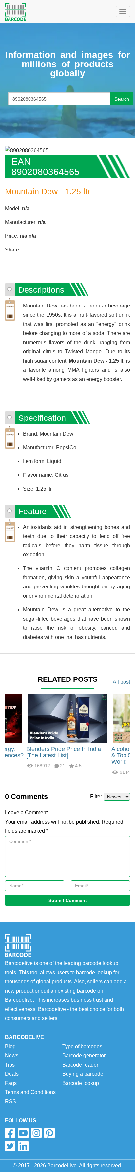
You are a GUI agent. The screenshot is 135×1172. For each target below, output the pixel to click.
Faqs (11, 1083)
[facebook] (10, 1133)
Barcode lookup (80, 1083)
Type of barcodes (82, 1046)
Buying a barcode (82, 1074)
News (11, 1055)
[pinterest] (49, 1133)
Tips (10, 1065)
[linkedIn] (23, 1146)
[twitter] (10, 1146)
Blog (10, 1046)
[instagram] (36, 1133)
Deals (12, 1074)
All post (121, 682)
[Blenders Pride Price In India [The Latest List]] (67, 718)
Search (121, 99)
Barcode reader (80, 1065)
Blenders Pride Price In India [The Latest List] (63, 752)
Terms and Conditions (30, 1092)
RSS (10, 1101)
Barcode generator (84, 1055)
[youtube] (23, 1133)
